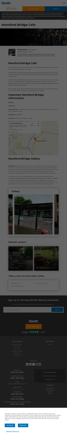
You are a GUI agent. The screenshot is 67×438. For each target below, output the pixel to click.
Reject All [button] (23, 425)
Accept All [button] (10, 425)
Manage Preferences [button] (12, 431)
